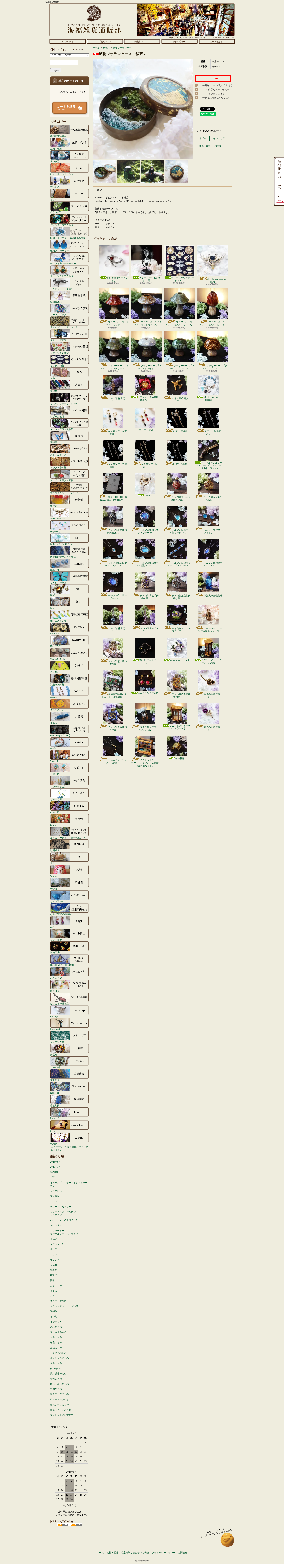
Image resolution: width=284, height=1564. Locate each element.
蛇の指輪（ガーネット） (117, 279)
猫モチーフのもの (59, 1404)
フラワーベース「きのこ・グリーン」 (182, 367)
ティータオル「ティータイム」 (182, 279)
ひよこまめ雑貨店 (59, 1003)
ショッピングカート (216, 41)
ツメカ (53, 876)
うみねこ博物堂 (58, 582)
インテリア (56, 1321)
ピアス (53, 1177)
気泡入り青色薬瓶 (213, 595)
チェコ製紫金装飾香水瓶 (117, 662)
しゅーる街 (56, 799)
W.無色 (53, 1144)
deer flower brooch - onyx (216, 280)
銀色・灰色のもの (59, 1384)
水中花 (53, 506)
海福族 (53, 1311)
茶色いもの (56, 1363)
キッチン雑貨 (57, 365)
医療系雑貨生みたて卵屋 (63, 557)
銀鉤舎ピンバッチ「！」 (148, 661)
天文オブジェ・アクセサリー (65, 327)
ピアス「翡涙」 (181, 431)
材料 (52, 1296)
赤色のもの (56, 1327)
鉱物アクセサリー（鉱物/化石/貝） (68, 238)
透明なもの (56, 1389)
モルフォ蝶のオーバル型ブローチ (148, 564)
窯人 (52, 608)
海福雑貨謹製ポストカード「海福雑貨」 (114, 695)
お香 (52, 378)
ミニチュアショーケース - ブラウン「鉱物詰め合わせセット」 (145, 763)
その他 (53, 1316)
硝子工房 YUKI (58, 620)
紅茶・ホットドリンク (61, 174)
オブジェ (55, 1259)
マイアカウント (68, 49)
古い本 (53, 199)
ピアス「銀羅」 (181, 464)
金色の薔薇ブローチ (213, 695)
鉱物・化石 (56, 148)
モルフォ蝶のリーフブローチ (117, 597)
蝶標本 (53, 442)
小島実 (53, 722)
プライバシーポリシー (163, 1552)
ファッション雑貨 (59, 352)
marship (54, 1016)
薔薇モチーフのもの (60, 1410)
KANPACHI (56, 646)
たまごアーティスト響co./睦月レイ (68, 837)
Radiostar (54, 1093)
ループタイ (56, 1225)
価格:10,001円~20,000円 (211, 146)
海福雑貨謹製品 (58, 136)
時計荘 (53, 888)
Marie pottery (56, 1029)
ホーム (67, 41)
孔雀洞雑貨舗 (57, 684)
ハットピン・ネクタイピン (64, 1220)
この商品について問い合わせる (216, 85)
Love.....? (54, 1118)
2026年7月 (55, 1167)
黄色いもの (56, 1337)
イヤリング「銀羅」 (149, 465)
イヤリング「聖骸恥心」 (117, 465)
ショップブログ (142, 41)
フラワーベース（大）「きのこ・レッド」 (212, 323)
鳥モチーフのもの (59, 1394)
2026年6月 (55, 1172)
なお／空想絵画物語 (60, 914)
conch (53, 748)
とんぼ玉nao (56, 901)
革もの (53, 1290)
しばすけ (55, 774)
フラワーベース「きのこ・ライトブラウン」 (148, 323)
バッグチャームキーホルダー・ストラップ (64, 1232)
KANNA (54, 633)
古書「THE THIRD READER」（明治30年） (113, 498)
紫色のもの (56, 1347)
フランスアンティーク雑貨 (64, 1306)
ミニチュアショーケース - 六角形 (211, 661)
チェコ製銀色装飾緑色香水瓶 (117, 531)
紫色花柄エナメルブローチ (181, 630)
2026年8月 (55, 1162)
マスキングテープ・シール (64, 404)
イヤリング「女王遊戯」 (117, 432)
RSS (62, 1524)
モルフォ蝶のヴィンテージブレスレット (177, 564)
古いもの (55, 187)
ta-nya (53, 825)
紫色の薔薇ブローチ (213, 728)
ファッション (57, 1244)
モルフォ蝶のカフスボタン (213, 531)
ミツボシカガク (58, 1041)
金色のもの (56, 1378)
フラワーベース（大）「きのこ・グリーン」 (180, 323)
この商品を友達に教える (216, 89)
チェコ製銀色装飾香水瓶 (181, 597)
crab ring (148, 495)
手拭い (53, 1238)
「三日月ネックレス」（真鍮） (116, 761)
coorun (53, 697)
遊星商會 (55, 1080)
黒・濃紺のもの (58, 1373)
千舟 (52, 863)
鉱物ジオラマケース (123, 47)
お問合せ (179, 41)
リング (53, 1201)
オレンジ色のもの (59, 1358)
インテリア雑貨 (58, 340)
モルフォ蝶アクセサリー (63, 263)
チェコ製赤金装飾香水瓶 (213, 498)
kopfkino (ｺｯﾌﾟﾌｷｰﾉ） (60, 735)
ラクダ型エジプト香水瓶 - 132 (149, 728)
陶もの (53, 1280)
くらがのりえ (57, 710)
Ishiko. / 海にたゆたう (61, 544)
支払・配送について (104, 41)
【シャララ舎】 (58, 786)
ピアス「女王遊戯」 (144, 430)
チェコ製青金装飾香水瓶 (149, 597)
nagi (52, 927)
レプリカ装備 (57, 416)
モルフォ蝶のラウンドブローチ (148, 531)
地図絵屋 (55, 850)
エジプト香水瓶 (58, 467)
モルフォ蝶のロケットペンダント (116, 564)
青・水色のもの (58, 1332)
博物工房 (55, 952)
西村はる (55, 990)
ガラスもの (56, 1285)
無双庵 (53, 1054)
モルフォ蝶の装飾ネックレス (212, 564)
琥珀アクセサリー (59, 250)
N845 (52, 595)
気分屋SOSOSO (58, 659)
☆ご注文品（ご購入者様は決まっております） (69, 1148)
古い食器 (55, 161)
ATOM (76, 1524)
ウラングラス (57, 212)
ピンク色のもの (58, 1353)
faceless (53, 1131)
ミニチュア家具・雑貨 (61, 480)
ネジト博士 (56, 939)
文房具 (53, 391)
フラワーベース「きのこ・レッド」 (117, 323)
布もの (53, 1275)
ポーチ (53, 1249)
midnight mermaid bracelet (211, 398)
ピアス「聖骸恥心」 (213, 432)
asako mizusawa (57, 518)
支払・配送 (112, 1552)
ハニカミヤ (56, 978)
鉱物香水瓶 (56, 301)
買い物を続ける (216, 93)
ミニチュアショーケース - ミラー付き (179, 727)
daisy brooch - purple (180, 660)
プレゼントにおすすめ (61, 1415)
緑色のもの (56, 1342)
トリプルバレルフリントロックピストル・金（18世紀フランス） (209, 465)
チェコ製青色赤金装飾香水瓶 (180, 498)
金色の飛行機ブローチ (181, 400)
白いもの (55, 1368)
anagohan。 (55, 531)
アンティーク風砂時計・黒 (149, 279)
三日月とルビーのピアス (148, 694)
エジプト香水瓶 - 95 (117, 400)
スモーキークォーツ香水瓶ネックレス (210, 630)
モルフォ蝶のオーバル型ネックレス (179, 531)
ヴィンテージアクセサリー (64, 225)
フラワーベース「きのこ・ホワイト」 (150, 367)
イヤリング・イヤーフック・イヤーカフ (68, 1184)
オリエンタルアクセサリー (64, 276)
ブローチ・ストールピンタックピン (63, 1213)
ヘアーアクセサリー (60, 1206)
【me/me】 (55, 1067)
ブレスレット (57, 1196)
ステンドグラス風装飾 (61, 429)
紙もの (53, 1270)
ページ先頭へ (227, 1541)
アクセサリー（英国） (61, 289)
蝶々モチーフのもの (60, 1399)
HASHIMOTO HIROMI (62, 965)
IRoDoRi (54, 569)
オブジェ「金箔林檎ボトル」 (148, 398)
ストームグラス (58, 455)
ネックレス (56, 1191)
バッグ (53, 1254)
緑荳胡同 (55, 1105)
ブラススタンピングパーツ (64, 493)
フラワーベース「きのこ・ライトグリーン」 (115, 367)
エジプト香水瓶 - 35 (117, 630)
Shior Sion (55, 761)
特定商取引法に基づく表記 (216, 97)
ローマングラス (58, 314)
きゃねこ (55, 671)
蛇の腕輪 (180, 758)
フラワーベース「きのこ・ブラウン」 (215, 367)
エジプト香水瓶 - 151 (149, 629)
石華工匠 (55, 812)
